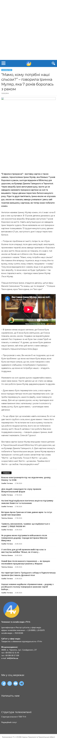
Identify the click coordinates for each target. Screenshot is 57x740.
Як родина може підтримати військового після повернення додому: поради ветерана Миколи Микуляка (24, 538)
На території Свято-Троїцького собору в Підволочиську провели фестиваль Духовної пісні (28, 573)
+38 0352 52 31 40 (12, 653)
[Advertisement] (28, 30)
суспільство (6, 70)
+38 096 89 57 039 (12, 655)
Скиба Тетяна (7, 483)
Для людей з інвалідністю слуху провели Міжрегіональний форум (21, 490)
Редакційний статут (9, 722)
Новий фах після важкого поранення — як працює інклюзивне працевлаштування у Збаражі (25, 562)
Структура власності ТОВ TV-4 (13, 717)
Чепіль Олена (7, 518)
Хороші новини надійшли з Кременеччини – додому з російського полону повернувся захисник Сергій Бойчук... (27, 587)
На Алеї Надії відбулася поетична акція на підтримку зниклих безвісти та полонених (27, 501)
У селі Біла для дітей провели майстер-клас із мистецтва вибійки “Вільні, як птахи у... (23, 550)
